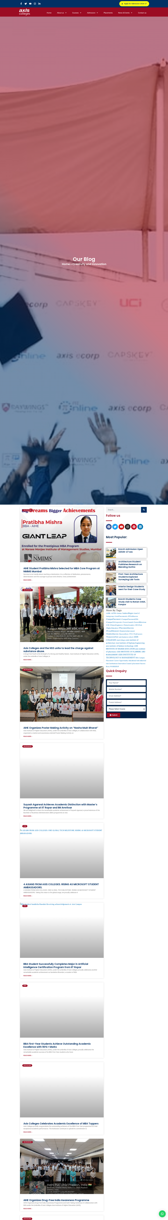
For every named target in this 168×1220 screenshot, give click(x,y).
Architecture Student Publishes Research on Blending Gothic (130, 564)
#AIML (108, 613)
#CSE (107, 625)
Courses (75, 13)
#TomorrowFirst (112, 637)
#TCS (131, 634)
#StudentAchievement (127, 631)
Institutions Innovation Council (120, 663)
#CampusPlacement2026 (129, 619)
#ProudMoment (112, 631)
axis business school (126, 637)
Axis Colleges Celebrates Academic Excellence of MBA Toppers (61, 1123)
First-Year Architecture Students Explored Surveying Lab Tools (130, 577)
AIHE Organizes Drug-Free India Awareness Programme (56, 1200)
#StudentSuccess (112, 634)
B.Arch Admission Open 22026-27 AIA (130, 550)
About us (60, 13)
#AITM (113, 613)
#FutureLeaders (129, 625)
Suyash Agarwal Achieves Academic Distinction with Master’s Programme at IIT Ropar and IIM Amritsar (60, 806)
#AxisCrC (136, 613)
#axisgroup (110, 616)
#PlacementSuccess (126, 628)
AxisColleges (121, 640)
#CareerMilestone (139, 622)
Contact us (142, 13)
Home (49, 13)
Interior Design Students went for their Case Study (131, 588)
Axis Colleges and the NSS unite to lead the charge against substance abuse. (58, 649)
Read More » (27, 580)
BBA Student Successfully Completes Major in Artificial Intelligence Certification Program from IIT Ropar (55, 965)
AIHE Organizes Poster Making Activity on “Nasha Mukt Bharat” (60, 727)
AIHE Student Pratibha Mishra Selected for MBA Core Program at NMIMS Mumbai (61, 570)
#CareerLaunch (127, 622)
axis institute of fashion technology (120, 646)
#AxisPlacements (120, 616)
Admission (91, 13)
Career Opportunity (121, 661)
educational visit (133, 661)
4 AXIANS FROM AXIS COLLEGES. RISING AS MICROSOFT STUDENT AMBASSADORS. (61, 886)
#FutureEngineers (116, 625)
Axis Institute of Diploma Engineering (130, 643)
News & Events (124, 13)
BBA (137, 658)
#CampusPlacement (113, 619)
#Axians (119, 613)
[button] (162, 1213)
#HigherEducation (112, 628)
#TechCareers (137, 634)
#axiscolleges (127, 613)
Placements (108, 13)
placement (136, 663)
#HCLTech (138, 625)
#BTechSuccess (133, 616)
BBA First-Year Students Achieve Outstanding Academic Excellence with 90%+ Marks (57, 1045)
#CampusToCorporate (114, 622)
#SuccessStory (123, 634)
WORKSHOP (114, 666)
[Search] (144, 510)
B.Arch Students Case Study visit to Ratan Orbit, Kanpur (132, 602)
